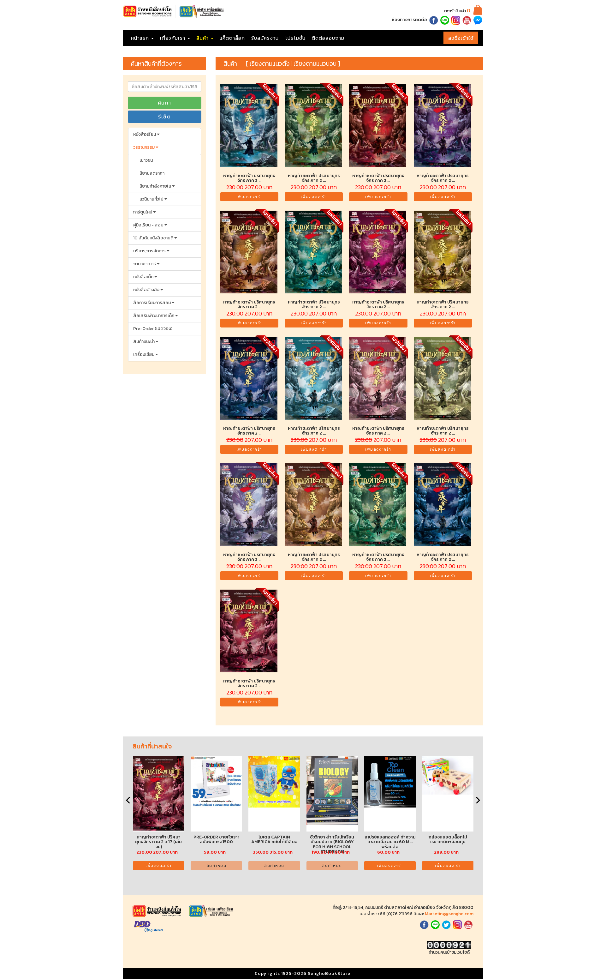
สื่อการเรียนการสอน (152, 302)
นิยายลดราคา (152, 173)
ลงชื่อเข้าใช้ (460, 38)
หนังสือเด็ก (143, 276)
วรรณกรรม (144, 147)
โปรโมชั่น (295, 38)
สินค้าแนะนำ (144, 341)
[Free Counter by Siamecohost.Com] (449, 944)
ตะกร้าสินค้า (457, 11)
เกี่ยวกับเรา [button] (173, 38)
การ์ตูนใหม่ (143, 212)
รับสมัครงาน (265, 38)
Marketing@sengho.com (449, 913)
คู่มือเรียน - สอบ (148, 225)
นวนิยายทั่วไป (152, 199)
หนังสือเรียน (145, 134)
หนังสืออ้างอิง (146, 289)
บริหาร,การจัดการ (150, 251)
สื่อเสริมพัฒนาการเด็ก (154, 315)
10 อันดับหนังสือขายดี (153, 238)
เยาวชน (146, 160)
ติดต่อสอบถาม (328, 38)
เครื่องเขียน (144, 354)
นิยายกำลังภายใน (156, 186)
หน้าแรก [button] (141, 38)
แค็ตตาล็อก (232, 38)
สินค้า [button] (203, 38)
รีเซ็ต (164, 116)
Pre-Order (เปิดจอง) (152, 328)
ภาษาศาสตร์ (145, 264)
